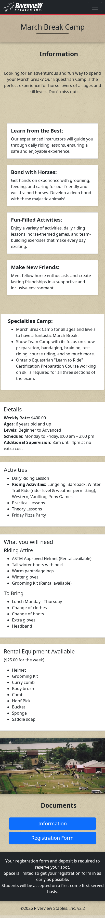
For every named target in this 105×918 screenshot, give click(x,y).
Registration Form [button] (52, 837)
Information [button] (52, 823)
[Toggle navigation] (95, 7)
